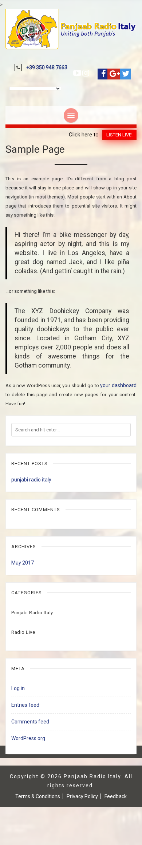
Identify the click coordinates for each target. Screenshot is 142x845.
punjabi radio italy (31, 480)
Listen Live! (119, 135)
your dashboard (118, 385)
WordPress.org (28, 738)
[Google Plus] (115, 73)
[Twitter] (125, 73)
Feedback (115, 796)
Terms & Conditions (37, 796)
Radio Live (23, 632)
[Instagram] (85, 73)
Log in (18, 688)
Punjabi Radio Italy (32, 612)
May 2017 (22, 563)
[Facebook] (103, 73)
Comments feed (30, 722)
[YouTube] (77, 73)
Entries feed (25, 705)
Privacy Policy (82, 796)
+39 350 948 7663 (46, 67)
